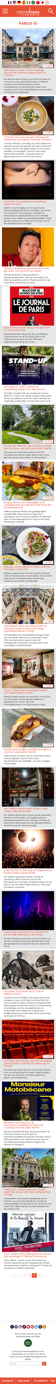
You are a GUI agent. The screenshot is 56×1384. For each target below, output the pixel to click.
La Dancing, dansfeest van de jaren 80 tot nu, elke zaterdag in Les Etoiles (26, 933)
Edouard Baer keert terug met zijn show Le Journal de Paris (27, 329)
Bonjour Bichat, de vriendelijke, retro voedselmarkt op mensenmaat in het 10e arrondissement (27, 505)
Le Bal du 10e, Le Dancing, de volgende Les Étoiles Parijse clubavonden (28, 871)
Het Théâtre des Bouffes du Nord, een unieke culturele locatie (26, 810)
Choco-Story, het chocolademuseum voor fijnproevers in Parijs (26, 691)
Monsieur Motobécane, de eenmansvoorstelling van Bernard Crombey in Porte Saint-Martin (23, 1125)
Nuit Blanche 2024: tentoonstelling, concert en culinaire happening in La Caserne (25, 73)
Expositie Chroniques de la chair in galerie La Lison (24, 992)
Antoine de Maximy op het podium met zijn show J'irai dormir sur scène (26, 270)
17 (24, 1275)
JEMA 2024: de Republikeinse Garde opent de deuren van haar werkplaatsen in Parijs (27, 1192)
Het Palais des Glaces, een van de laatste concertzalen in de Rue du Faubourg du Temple (28, 1063)
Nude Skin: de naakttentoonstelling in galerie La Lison (25, 203)
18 (29, 1275)
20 (39, 1275)
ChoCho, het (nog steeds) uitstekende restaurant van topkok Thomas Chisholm (28, 138)
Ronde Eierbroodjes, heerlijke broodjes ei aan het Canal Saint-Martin (27, 751)
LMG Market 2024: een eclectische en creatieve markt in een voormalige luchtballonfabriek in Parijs (25, 628)
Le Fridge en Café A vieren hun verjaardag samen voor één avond (24, 388)
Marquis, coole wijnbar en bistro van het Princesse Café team (27, 568)
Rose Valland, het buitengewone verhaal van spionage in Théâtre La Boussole (27, 1255)
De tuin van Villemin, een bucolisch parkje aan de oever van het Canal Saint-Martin (27, 447)
